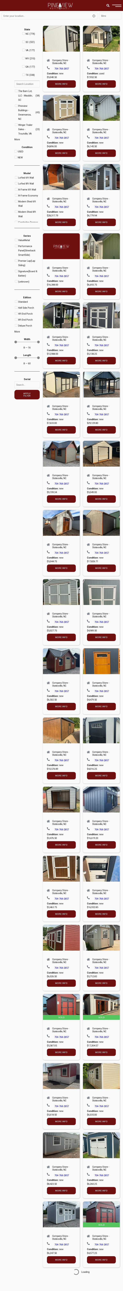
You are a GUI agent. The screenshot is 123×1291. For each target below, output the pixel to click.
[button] (108, 5)
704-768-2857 (61, 68)
